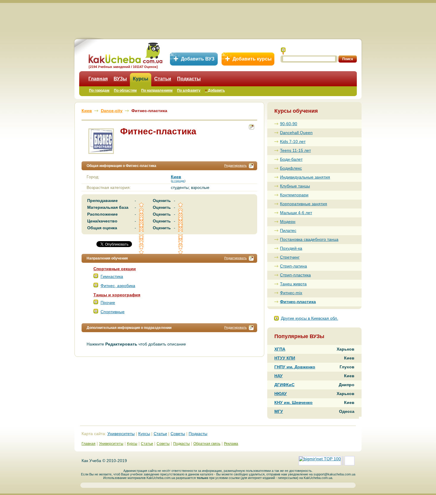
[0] (142, 242)
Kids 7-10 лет (292, 141)
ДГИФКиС (284, 384)
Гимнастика (112, 276)
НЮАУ (280, 393)
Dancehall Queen (296, 132)
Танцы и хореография (116, 294)
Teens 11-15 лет (295, 150)
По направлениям (157, 90)
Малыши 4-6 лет (296, 212)
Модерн (287, 221)
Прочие (108, 302)
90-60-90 (288, 123)
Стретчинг (290, 257)
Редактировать (235, 165)
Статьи (162, 78)
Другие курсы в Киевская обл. (309, 318)
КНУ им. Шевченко (293, 402)
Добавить (215, 90)
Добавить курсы (252, 58)
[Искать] (283, 51)
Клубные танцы (295, 186)
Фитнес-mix (291, 292)
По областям (125, 90)
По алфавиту (189, 90)
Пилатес (288, 230)
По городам (99, 90)
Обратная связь (206, 444)
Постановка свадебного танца (309, 239)
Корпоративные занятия (303, 203)
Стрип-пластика (295, 275)
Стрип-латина (293, 266)
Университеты (121, 433)
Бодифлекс (291, 168)
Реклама (231, 444)
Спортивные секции (114, 268)
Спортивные (113, 311)
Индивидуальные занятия (305, 177)
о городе (178, 180)
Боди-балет (291, 159)
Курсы (140, 78)
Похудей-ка (291, 248)
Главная (98, 78)
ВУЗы (120, 78)
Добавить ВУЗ (197, 58)
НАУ (278, 375)
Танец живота (293, 283)
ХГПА (279, 349)
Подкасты (189, 78)
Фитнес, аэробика (118, 285)
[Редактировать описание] (251, 165)
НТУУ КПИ (284, 358)
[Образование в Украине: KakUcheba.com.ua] (125, 52)
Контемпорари (294, 194)
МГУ (278, 411)
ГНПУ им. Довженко (294, 367)
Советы (178, 433)
